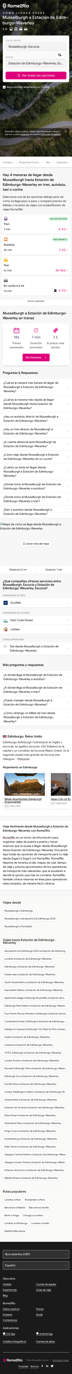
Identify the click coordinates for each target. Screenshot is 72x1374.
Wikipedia (23, 759)
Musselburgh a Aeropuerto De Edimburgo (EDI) (30, 918)
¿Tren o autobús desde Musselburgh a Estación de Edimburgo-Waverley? (27, 512)
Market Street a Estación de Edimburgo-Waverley (31, 1178)
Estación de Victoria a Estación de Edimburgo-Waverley (34, 1107)
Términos (34, 1366)
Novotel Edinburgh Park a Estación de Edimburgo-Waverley (36, 1068)
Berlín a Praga (11, 1215)
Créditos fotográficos (14, 1341)
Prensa (40, 1309)
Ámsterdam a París (35, 1199)
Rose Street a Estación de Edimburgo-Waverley (30, 1115)
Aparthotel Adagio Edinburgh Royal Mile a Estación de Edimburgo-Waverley (36, 997)
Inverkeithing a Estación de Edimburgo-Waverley (30, 1138)
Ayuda (39, 1314)
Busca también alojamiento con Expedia (28, 87)
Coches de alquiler (46, 1284)
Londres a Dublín (40, 1223)
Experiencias (10, 1289)
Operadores (63, 162)
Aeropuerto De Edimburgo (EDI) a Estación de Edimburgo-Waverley (36, 950)
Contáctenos (10, 1320)
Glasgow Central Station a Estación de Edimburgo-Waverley (36, 1154)
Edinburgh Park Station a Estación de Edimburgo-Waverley (35, 1005)
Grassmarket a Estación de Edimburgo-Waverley (30, 1099)
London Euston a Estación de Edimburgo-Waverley (31, 1060)
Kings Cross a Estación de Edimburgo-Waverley (30, 1131)
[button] (36, 75)
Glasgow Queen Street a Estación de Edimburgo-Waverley (36, 1162)
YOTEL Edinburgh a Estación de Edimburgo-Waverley (33, 1052)
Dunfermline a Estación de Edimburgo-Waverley (30, 1084)
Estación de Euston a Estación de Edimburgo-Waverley (34, 1170)
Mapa (49, 162)
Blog (5, 1295)
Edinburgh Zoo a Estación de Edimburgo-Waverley (31, 1076)
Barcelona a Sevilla (39, 1207)
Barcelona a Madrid (14, 1207)
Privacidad (23, 1366)
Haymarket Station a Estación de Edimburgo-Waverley (33, 990)
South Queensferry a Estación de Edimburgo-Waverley (34, 982)
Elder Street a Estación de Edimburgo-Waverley (30, 1146)
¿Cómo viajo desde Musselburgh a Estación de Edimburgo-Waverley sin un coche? (31, 457)
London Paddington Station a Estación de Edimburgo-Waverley (36, 1091)
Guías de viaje (43, 1289)
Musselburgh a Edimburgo (18, 910)
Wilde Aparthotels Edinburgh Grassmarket (23, 800)
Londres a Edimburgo (15, 1223)
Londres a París (12, 1199)
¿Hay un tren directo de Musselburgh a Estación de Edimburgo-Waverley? (28, 431)
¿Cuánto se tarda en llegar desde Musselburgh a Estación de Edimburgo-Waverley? (28, 472)
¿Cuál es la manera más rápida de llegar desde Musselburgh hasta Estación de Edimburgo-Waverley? (28, 404)
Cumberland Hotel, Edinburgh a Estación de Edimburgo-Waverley (36, 1021)
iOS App (10, 1333)
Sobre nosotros (11, 1309)
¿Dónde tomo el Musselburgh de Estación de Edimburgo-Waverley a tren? (32, 499)
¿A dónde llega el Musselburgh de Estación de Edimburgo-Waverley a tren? (32, 690)
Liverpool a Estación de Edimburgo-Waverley (28, 1044)
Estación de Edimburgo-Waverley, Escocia (37, 63)
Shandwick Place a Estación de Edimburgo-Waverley (32, 1123)
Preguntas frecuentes (31, 162)
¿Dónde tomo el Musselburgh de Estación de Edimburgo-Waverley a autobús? (32, 486)
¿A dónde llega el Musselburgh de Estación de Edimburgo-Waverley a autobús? (32, 677)
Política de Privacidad (50, 134)
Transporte (9, 162)
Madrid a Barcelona (14, 1231)
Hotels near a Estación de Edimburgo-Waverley (29, 974)
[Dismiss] (65, 131)
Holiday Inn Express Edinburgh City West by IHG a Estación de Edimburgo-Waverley (36, 1029)
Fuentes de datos (45, 1341)
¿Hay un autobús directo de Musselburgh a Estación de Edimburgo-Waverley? (30, 419)
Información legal (60, 1360)
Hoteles (7, 1284)
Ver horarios (33, 357)
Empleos (7, 1314)
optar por (24, 134)
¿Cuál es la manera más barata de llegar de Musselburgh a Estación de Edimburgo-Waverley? (30, 387)
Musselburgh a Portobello (18, 926)
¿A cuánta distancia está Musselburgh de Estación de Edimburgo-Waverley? (29, 444)
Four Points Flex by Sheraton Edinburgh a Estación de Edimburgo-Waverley (36, 1013)
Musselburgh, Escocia (24, 47)
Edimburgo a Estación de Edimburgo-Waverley (29, 966)
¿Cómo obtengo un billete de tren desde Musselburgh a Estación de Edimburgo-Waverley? (29, 717)
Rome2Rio (9, 837)
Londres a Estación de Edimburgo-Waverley (28, 958)
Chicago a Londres (33, 1215)
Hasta (9, 57)
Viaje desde (13, 40)
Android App (46, 1333)
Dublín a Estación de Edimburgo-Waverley (27, 1037)
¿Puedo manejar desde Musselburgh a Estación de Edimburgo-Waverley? (27, 702)
